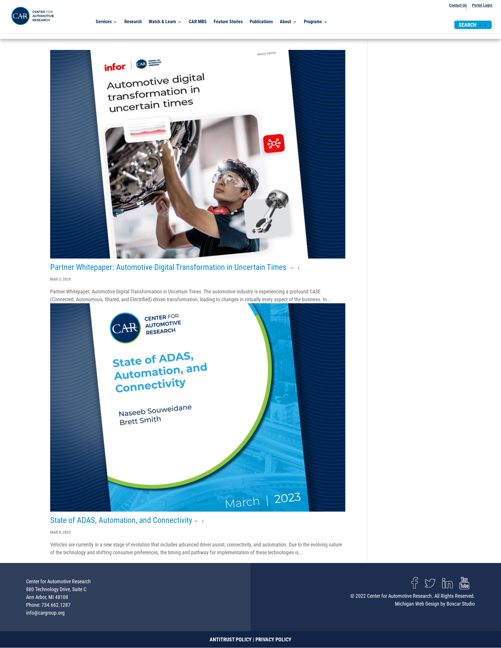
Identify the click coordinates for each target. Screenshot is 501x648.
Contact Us (457, 5)
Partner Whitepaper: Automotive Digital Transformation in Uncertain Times (169, 267)
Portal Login (482, 5)
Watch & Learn (162, 22)
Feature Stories (228, 22)
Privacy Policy (273, 639)
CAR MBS (198, 22)
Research (133, 22)
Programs (313, 22)
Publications (261, 22)
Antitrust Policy (231, 639)
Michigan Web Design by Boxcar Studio (435, 604)
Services (104, 22)
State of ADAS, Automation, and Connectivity (121, 520)
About (285, 22)
